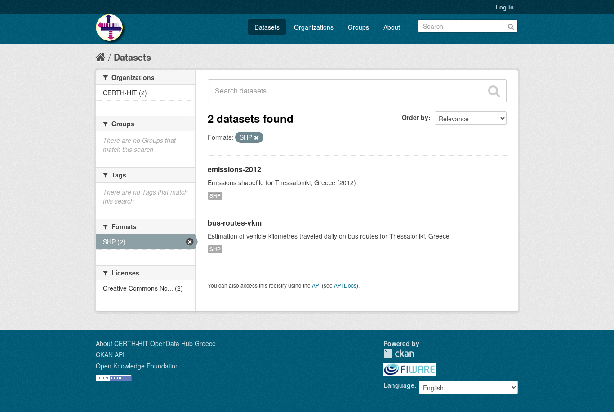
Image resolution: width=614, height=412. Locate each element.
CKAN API (110, 354)
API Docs (345, 285)
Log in (505, 7)
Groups (358, 26)
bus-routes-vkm (235, 222)
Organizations (314, 26)
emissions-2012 (234, 169)
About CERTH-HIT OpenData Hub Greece (156, 343)
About (391, 26)
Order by (415, 117)
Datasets (267, 26)
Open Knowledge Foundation (137, 365)
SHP (215, 195)
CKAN (398, 353)
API (316, 285)
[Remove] (256, 137)
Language (398, 385)
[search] (494, 90)
